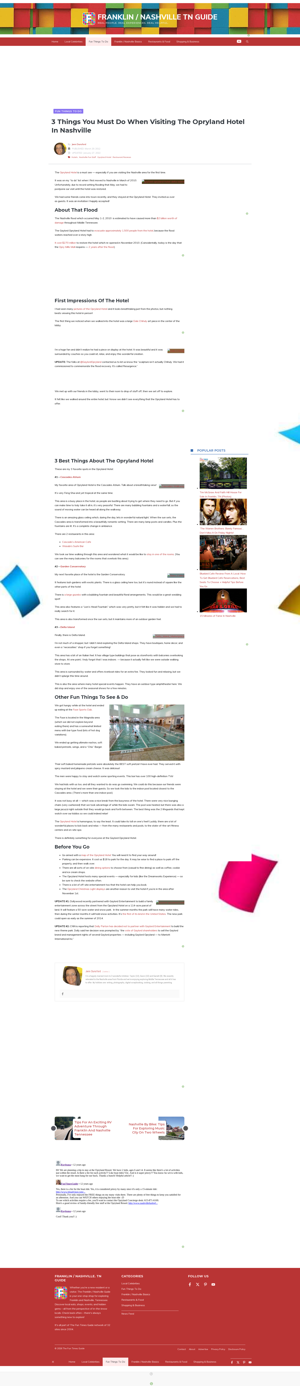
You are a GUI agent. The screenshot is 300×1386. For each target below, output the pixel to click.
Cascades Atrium (70, 477)
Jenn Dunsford (79, 144)
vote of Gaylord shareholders (141, 930)
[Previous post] (53, 1128)
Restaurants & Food (159, 41)
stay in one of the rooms (160, 554)
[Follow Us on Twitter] (198, 1284)
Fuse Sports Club (82, 709)
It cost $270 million (65, 242)
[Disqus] (119, 1198)
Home (55, 41)
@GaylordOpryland (90, 361)
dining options (102, 867)
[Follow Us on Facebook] (190, 1284)
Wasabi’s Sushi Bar (73, 546)
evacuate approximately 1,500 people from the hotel (123, 230)
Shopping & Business (187, 41)
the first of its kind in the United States (144, 913)
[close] (151, 1373)
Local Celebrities (73, 41)
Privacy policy (218, 1349)
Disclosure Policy (236, 1349)
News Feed (127, 1313)
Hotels (75, 157)
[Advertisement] (119, 1044)
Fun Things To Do (98, 41)
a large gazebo (72, 594)
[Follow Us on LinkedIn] (205, 1284)
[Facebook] (62, 994)
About (192, 1349)
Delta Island (67, 627)
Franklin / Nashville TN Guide (157, 16)
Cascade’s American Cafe (76, 541)
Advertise (203, 1349)
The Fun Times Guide (82, 1325)
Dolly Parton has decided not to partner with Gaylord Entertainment (133, 926)
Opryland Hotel (104, 157)
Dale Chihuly (140, 321)
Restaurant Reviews (122, 157)
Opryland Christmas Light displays (86, 888)
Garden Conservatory (73, 566)
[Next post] (185, 1128)
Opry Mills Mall (67, 246)
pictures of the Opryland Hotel (90, 308)
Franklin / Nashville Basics (128, 41)
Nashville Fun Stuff (87, 157)
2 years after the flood (101, 246)
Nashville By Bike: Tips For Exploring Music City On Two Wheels (147, 1128)
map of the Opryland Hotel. (96, 855)
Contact (182, 1349)
